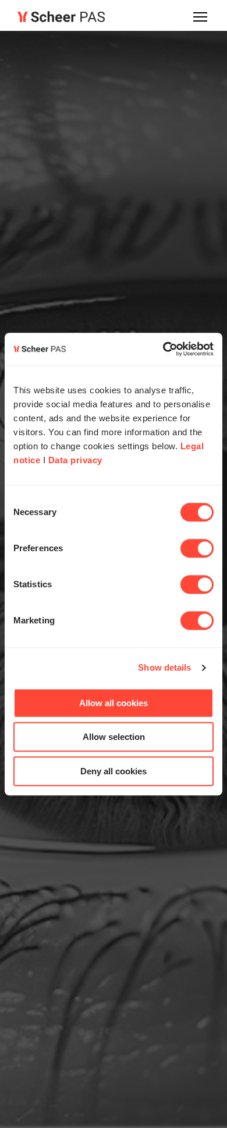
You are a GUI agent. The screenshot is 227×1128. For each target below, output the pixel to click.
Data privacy (75, 460)
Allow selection (114, 737)
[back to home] (61, 16)
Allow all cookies (113, 703)
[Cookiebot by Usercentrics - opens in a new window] (163, 349)
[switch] (197, 548)
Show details (164, 667)
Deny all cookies (113, 771)
